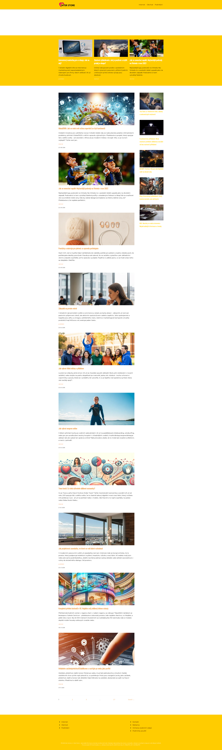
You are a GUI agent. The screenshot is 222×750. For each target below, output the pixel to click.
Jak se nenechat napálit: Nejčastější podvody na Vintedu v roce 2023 (83, 188)
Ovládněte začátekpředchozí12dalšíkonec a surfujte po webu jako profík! (85, 668)
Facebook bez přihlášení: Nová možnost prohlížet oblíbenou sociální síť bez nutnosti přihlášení (151, 142)
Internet (142, 5)
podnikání (61, 79)
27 (114, 699)
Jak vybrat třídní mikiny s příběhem (71, 368)
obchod (96, 79)
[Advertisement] (111, 22)
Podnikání (159, 5)
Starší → (131, 699)
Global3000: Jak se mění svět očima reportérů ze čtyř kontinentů (82, 128)
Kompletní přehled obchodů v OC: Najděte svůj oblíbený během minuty (83, 608)
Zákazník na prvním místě (68, 308)
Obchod (150, 5)
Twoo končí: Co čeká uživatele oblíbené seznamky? (77, 488)
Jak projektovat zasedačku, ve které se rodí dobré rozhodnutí (81, 548)
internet (61, 144)
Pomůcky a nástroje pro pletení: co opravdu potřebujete (78, 248)
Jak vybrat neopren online (68, 428)
